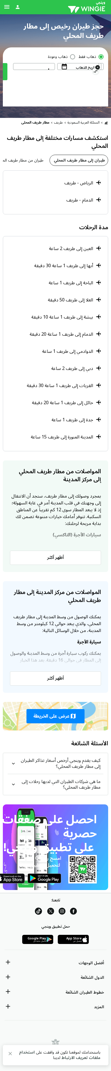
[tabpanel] (55, 192)
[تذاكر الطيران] (106, 123)
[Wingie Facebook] (73, 912)
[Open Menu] (7, 7)
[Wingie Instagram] (62, 912)
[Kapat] (10, 1054)
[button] (55, 716)
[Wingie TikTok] (38, 912)
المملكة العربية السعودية (83, 122)
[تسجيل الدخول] (17, 7)
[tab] (79, 160)
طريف (58, 122)
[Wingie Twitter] (50, 912)
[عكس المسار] (95, 72)
